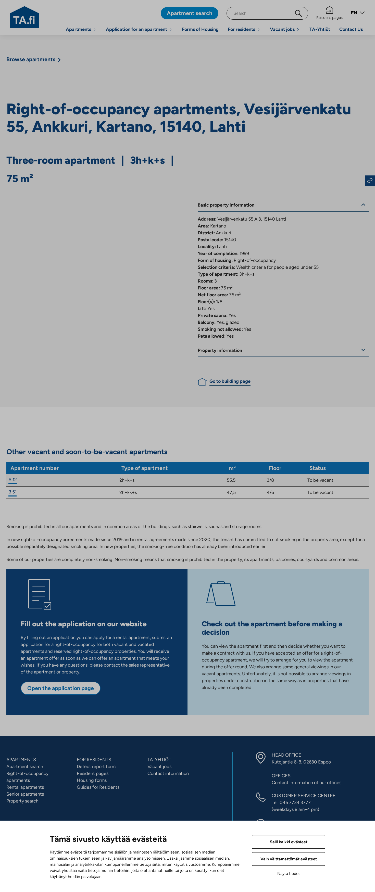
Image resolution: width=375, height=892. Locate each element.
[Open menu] (94, 29)
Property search (22, 801)
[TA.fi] (24, 16)
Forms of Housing (200, 29)
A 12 (12, 479)
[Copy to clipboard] (370, 180)
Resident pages (329, 17)
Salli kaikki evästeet (288, 841)
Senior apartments (25, 794)
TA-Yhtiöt (319, 29)
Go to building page (230, 381)
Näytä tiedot (288, 873)
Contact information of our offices (306, 782)
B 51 (12, 492)
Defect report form (96, 766)
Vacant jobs (282, 29)
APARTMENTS (21, 759)
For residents (241, 29)
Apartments (78, 29)
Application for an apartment (136, 29)
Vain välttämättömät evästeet (288, 859)
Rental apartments (25, 787)
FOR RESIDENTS (94, 759)
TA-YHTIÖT (159, 759)
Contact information (168, 773)
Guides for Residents (98, 787)
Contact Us (351, 29)
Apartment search (24, 766)
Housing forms (92, 780)
